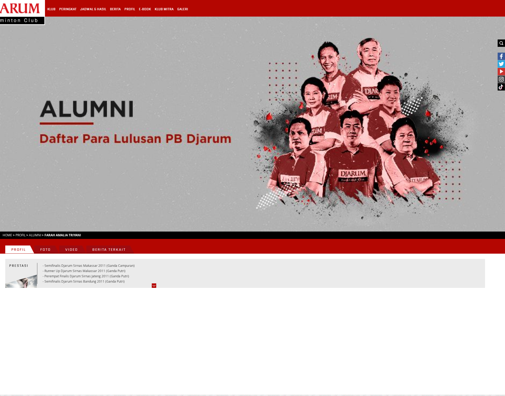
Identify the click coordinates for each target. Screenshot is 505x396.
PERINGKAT (68, 9)
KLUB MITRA (164, 9)
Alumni (35, 235)
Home (7, 235)
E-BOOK (145, 9)
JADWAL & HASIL (93, 9)
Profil (21, 235)
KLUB (51, 9)
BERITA (115, 9)
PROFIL (129, 9)
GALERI (182, 9)
